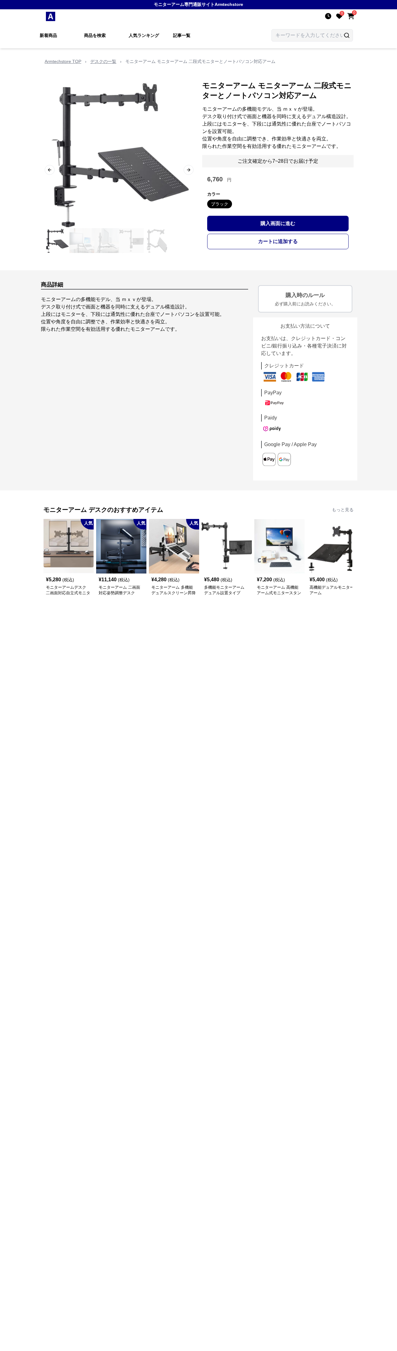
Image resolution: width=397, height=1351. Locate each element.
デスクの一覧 (103, 61)
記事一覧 (181, 35)
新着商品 (48, 35)
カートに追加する (278, 241)
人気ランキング (144, 35)
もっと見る (343, 509)
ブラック (219, 204)
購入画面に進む (278, 223)
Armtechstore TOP (63, 61)
